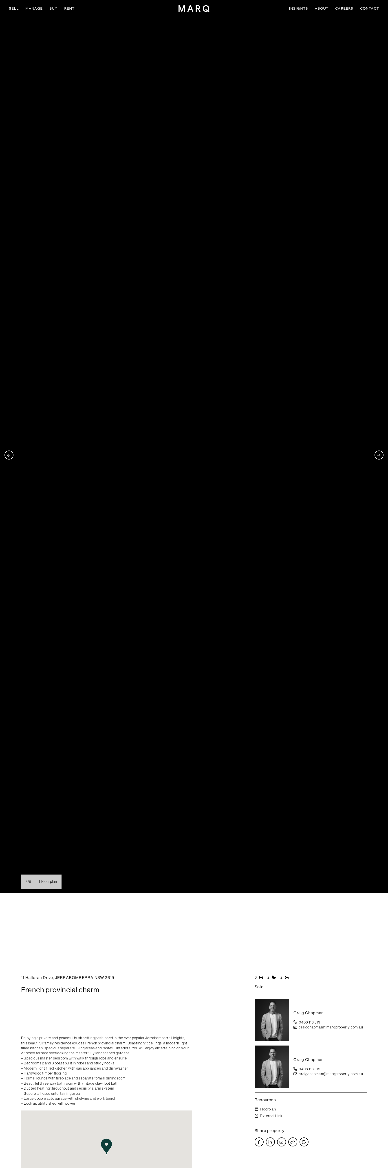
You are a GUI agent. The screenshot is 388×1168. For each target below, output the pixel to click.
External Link (271, 1116)
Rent (69, 8)
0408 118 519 (309, 1022)
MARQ (194, 8)
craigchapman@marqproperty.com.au (331, 1027)
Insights (298, 8)
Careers (344, 8)
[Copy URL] (292, 1141)
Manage (34, 8)
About (321, 8)
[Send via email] (281, 1141)
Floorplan (49, 881)
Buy (53, 8)
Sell (14, 8)
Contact (369, 8)
